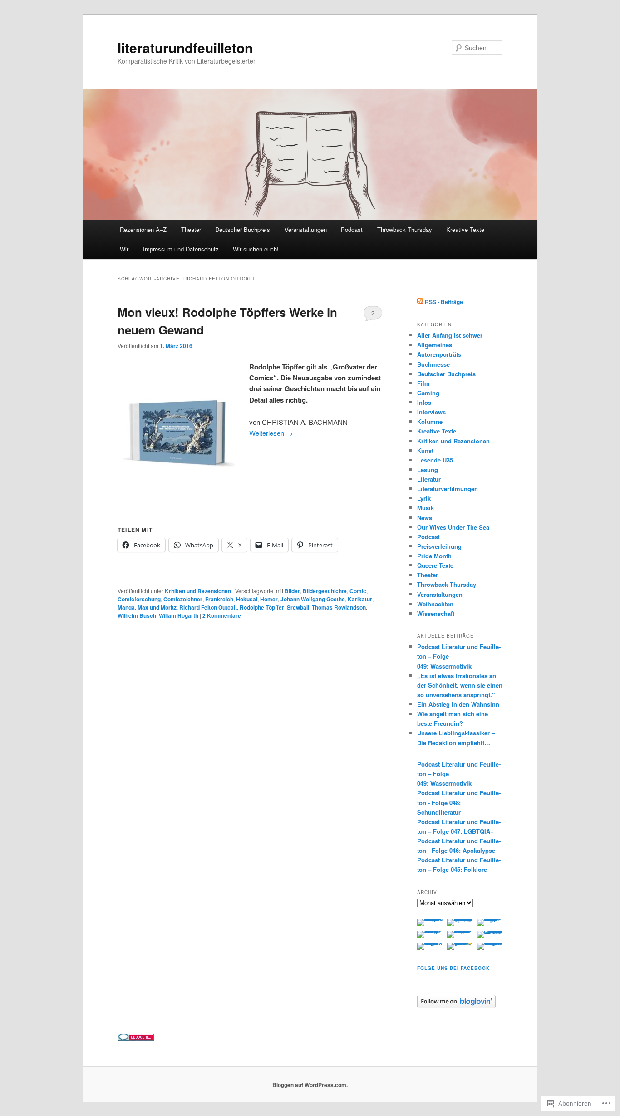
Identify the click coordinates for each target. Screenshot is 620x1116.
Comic (357, 591)
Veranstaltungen (306, 229)
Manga (126, 607)
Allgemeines (434, 344)
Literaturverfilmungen (447, 488)
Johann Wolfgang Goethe (312, 599)
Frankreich (219, 599)
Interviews (431, 412)
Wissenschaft (435, 613)
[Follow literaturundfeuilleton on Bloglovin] (456, 1006)
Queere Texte (435, 565)
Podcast (352, 229)
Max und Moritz (157, 607)
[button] (178, 435)
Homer (269, 599)
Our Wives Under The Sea (453, 527)
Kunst (425, 450)
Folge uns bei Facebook (453, 968)
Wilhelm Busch (137, 615)
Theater (191, 229)
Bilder (292, 591)
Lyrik (424, 498)
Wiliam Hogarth (178, 615)
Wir (124, 249)
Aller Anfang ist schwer (449, 335)
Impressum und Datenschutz (181, 249)
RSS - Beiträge (444, 302)
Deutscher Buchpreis (242, 229)
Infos (424, 402)
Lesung (427, 469)
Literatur (429, 479)
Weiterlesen (271, 433)
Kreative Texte (465, 229)
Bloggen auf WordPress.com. (310, 1085)
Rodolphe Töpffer (262, 607)
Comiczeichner (182, 599)
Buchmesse (433, 364)
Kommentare (221, 615)
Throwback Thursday (404, 229)
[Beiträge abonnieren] (420, 302)
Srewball (298, 607)
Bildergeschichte (325, 591)
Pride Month (434, 555)
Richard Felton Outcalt (208, 607)
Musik (425, 507)
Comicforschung (139, 599)
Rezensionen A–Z (143, 229)
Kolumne (430, 421)
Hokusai (246, 599)
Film (423, 383)
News (424, 517)
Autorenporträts (439, 354)
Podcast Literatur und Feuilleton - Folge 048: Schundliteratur (459, 802)
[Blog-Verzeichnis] (136, 1038)
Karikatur (360, 599)
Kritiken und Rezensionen (198, 591)
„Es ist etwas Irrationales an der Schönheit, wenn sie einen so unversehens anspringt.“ (459, 685)
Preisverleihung (439, 546)
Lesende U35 (435, 460)
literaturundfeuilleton (185, 47)
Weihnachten (435, 604)
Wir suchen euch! (256, 249)
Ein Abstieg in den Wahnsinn (458, 704)
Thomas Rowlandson (339, 607)
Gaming (428, 392)
